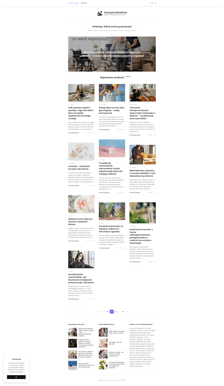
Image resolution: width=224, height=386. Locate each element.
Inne (71, 216)
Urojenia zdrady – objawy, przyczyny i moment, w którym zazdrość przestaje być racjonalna (85, 343)
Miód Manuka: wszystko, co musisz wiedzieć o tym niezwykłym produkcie (143, 173)
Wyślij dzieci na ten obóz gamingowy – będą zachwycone (111, 110)
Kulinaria (72, 163)
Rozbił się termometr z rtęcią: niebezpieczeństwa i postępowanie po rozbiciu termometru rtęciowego (141, 236)
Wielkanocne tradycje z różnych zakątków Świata (80, 222)
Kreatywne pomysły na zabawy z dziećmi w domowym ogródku (111, 229)
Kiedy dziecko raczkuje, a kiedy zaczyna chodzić (117, 332)
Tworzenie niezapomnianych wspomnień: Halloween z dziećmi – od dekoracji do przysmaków (142, 113)
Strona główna (73, 3)
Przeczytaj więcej (111, 60)
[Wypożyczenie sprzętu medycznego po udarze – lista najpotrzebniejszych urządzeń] (152, 40)
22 (116, 311)
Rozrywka (103, 104)
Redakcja (84, 3)
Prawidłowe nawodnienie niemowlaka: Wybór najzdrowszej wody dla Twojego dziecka (110, 168)
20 (107, 311)
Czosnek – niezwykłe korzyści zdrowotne (79, 167)
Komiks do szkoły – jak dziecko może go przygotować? (116, 354)
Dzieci (102, 160)
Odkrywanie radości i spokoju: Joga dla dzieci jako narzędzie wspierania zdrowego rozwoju (80, 113)
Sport (71, 104)
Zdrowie (134, 167)
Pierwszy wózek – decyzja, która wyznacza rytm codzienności (86, 365)
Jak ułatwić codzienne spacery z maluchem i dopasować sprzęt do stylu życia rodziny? (85, 354)
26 (123, 311)
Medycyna (125, 48)
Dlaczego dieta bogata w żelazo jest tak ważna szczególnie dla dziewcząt (116, 365)
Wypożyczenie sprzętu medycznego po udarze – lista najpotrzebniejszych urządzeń (112, 54)
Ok (16, 377)
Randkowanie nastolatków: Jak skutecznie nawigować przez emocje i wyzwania (81, 278)
